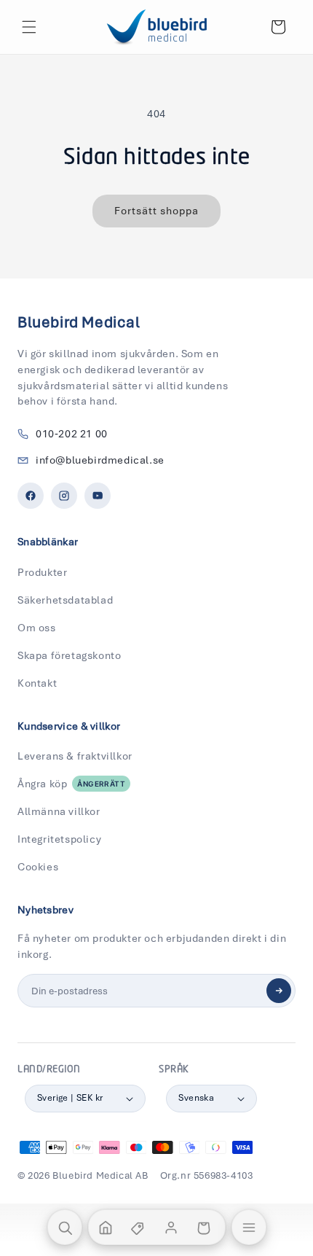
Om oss (36, 627)
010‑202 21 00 (72, 433)
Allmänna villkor (58, 811)
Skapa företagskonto (69, 655)
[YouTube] (97, 496)
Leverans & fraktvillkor (74, 755)
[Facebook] (30, 496)
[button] (29, 27)
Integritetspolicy (59, 839)
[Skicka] (278, 990)
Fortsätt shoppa (156, 210)
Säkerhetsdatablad (65, 599)
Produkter (42, 572)
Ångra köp (71, 783)
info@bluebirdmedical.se (100, 460)
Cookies (37, 866)
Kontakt (37, 683)
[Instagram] (64, 496)
